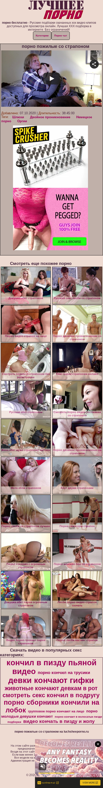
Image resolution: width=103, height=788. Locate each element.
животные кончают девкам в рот (51, 688)
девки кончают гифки (51, 680)
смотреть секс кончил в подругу (51, 695)
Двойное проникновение (50, 117)
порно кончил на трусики (64, 672)
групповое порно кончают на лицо (56, 711)
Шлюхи (18, 117)
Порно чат (60, 35)
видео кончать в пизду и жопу (59, 721)
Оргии (22, 121)
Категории (42, 35)
